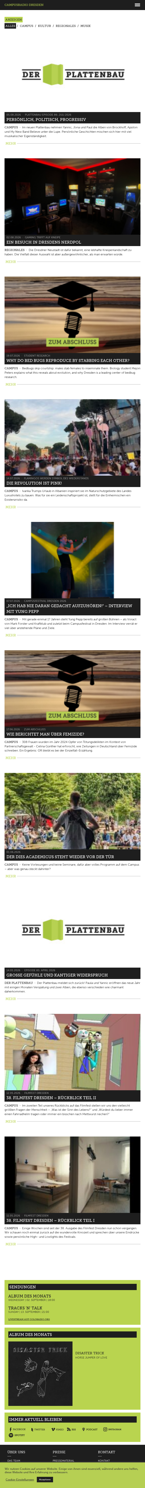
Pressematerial (63, 1460)
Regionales (66, 26)
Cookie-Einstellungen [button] (20, 1479)
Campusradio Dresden (24, 5)
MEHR (10, 143)
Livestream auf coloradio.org (29, 1319)
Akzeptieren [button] (45, 1479)
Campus (26, 26)
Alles (10, 26)
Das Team (13, 1460)
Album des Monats (29, 1296)
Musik (85, 26)
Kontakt (104, 1460)
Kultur (44, 26)
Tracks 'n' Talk (25, 1308)
